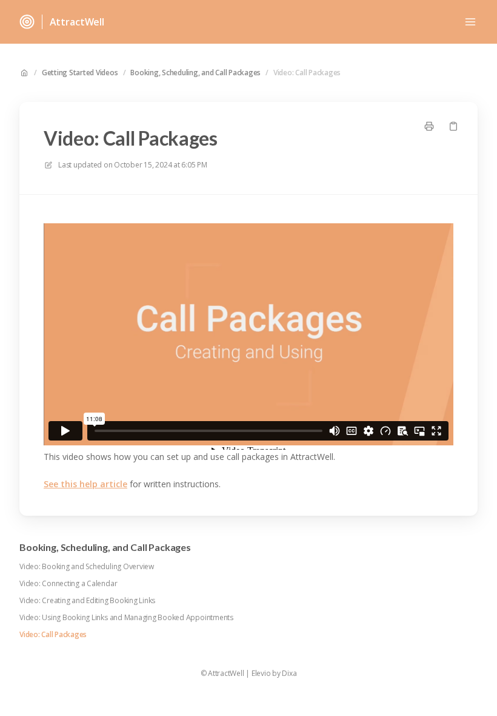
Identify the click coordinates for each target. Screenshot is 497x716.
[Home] (27, 22)
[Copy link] (453, 126)
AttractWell (77, 22)
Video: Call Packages (307, 73)
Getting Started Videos (80, 73)
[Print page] (429, 126)
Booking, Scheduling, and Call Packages (195, 73)
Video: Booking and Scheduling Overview (86, 567)
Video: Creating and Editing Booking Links (87, 601)
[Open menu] (470, 22)
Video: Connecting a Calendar (68, 584)
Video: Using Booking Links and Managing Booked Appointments (126, 618)
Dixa (289, 673)
